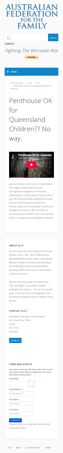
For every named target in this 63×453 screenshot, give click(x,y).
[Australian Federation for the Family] (31, 16)
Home (29, 83)
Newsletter (14, 378)
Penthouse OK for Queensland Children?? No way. (30, 119)
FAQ (9, 447)
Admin (48, 447)
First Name (13, 399)
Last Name (13, 409)
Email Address (16, 389)
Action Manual (33, 447)
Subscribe (15, 420)
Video (37, 83)
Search (53, 37)
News (18, 447)
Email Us (15, 340)
